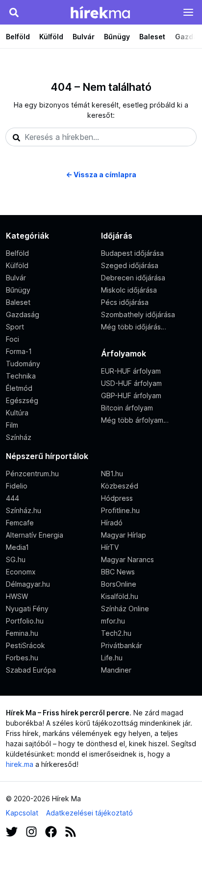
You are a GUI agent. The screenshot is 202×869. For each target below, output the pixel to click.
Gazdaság (22, 314)
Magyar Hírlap (123, 535)
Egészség (22, 400)
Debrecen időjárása (133, 277)
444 (12, 498)
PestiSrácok (25, 645)
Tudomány (23, 363)
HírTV (110, 547)
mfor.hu (113, 621)
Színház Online (125, 608)
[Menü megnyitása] (188, 12)
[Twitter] (12, 831)
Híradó (112, 522)
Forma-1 (19, 351)
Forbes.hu (22, 657)
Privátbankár (121, 645)
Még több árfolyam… (135, 420)
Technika (21, 376)
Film (12, 425)
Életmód (19, 388)
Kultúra (17, 412)
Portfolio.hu (25, 621)
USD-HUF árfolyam (131, 383)
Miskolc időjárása (129, 290)
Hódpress (117, 498)
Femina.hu (22, 633)
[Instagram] (31, 831)
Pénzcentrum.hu (32, 473)
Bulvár (84, 36)
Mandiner (116, 670)
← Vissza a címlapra (101, 174)
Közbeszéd (119, 486)
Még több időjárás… (133, 327)
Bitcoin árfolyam (127, 408)
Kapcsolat (22, 813)
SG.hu (15, 559)
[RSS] (70, 831)
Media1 (17, 547)
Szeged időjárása (129, 265)
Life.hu (112, 657)
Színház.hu (23, 510)
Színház (18, 437)
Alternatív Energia (34, 535)
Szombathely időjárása (138, 314)
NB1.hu (112, 473)
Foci (12, 339)
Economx (21, 572)
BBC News (118, 572)
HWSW (17, 596)
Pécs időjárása (125, 302)
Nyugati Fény (27, 608)
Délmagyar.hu (28, 584)
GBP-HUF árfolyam (131, 395)
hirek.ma (19, 764)
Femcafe (20, 522)
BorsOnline (118, 584)
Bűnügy (117, 36)
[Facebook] (51, 831)
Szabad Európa (31, 670)
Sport (15, 327)
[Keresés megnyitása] (14, 12)
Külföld (51, 36)
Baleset (152, 36)
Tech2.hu (116, 633)
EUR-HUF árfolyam (131, 371)
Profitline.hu (120, 510)
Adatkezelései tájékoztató (89, 813)
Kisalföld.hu (119, 596)
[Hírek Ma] (100, 12)
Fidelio (16, 486)
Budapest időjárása (132, 253)
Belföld (18, 36)
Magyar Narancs (127, 559)
